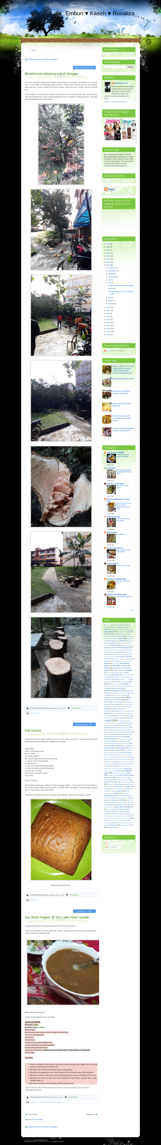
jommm (108, 688)
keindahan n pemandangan (112, 697)
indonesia (116, 684)
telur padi (107, 818)
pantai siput (109, 759)
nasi (118, 750)
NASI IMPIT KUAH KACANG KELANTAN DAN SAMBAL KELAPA (121, 418)
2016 (108, 313)
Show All (132, 610)
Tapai (113, 813)
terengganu (123, 818)
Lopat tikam (109, 732)
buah (106, 647)
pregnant (127, 768)
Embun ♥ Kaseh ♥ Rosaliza (100, 13)
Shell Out (107, 798)
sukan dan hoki (120, 807)
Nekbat (116, 752)
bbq (117, 641)
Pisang (121, 764)
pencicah (125, 761)
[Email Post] (27, 713)
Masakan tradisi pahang (111, 743)
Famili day (121, 670)
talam (115, 809)
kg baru (112, 715)
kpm (125, 715)
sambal (128, 786)
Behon (129, 641)
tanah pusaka (124, 809)
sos (37, 1102)
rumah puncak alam (121, 784)
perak (131, 761)
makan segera (115, 734)
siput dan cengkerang (110, 800)
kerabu (106, 709)
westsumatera (124, 825)
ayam (120, 638)
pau (114, 761)
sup (132, 807)
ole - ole (108, 755)
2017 (108, 310)
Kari (126, 693)
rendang (123, 779)
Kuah (105, 718)
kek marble (115, 704)
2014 (108, 319)
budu (105, 650)
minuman (122, 748)
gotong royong (127, 675)
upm (129, 823)
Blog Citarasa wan (113, 517)
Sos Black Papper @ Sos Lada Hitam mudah (57, 917)
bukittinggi (109, 652)
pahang (112, 757)
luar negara (118, 732)
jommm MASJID (119, 688)
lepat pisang (119, 730)
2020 (108, 262)
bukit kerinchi (113, 650)
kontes (120, 715)
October (111, 274)
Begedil (122, 641)
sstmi (105, 807)
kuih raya (114, 723)
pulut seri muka (112, 775)
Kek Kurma (33, 730)
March (110, 301)
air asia (111, 625)
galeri (121, 672)
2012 (108, 325)
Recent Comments (111, 350)
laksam (106, 727)
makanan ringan (127, 734)
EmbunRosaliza (121, 83)
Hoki (107, 681)
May (109, 283)
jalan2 (123, 684)
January (111, 304)
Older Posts (90, 1114)
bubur (113, 647)
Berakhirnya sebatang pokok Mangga (51, 74)
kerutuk (129, 711)
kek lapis (107, 704)
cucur (126, 659)
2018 (108, 307)
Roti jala (110, 784)
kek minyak (124, 704)
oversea (116, 755)
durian (120, 668)
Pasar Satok (124, 759)
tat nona (131, 813)
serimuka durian (124, 795)
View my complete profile (115, 102)
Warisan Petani (112, 532)
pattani (108, 761)
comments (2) (76, 708)
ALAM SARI (111, 468)
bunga (127, 652)
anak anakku (109, 632)
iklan (109, 684)
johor (131, 686)
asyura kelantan (122, 636)
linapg (36, 1025)
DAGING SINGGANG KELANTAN (122, 379)
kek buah (112, 699)
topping (122, 820)
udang (106, 823)
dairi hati (114, 663)
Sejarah (124, 793)
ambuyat (113, 629)
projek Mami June (109, 770)
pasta (132, 759)
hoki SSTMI (114, 681)
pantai (132, 757)
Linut (126, 730)
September (112, 277)
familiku (129, 670)
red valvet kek (114, 779)
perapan (108, 764)
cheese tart (129, 654)
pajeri (118, 757)
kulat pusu (109, 725)
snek (112, 802)
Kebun (126, 695)
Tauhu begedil (116, 816)
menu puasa (127, 745)
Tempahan (115, 818)
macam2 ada (128, 732)
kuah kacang (113, 718)
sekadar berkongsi (110, 795)
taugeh (108, 816)
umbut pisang (122, 823)
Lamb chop (114, 727)
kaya (120, 695)
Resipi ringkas (114, 782)
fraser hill (114, 672)
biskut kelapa (121, 643)
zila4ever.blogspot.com (115, 548)
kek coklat (121, 700)
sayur (119, 791)
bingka (113, 643)
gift (126, 672)
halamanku (129, 677)
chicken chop (110, 656)
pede (118, 761)
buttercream (120, 654)
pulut (128, 773)
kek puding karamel (116, 706)
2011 (108, 329)
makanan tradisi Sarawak (125, 739)
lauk (131, 727)
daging (106, 663)
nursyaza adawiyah (126, 752)
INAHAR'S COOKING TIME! (116, 579)
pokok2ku (115, 766)
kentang (126, 706)
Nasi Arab (127, 750)
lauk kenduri (109, 730)
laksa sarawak (124, 725)
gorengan (116, 675)
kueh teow (130, 718)
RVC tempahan (118, 786)
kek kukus (128, 702)
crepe (121, 659)
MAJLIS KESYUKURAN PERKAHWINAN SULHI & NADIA (124, 472)
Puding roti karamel (118, 773)
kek (37, 900)
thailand (131, 818)
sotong (129, 804)
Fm (109, 672)
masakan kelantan (111, 741)
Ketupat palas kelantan (118, 713)
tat (126, 813)
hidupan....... (123, 679)
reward (123, 782)
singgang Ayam (121, 798)
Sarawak (127, 789)
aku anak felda (123, 627)
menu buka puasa (113, 746)
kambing (108, 693)
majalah (106, 734)
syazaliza (109, 809)
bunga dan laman (109, 654)
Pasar (117, 759)
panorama (125, 757)
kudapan (122, 718)
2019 (108, 265)
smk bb (129, 800)
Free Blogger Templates (58, 1141)
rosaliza (42, 1027)
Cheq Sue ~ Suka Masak (115, 484)
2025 (108, 247)
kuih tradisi (122, 723)
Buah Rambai (120, 534)
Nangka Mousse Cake (123, 565)
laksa (116, 725)
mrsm (130, 748)
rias (128, 782)
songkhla (124, 802)
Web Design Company (30, 1141)
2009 (108, 335)
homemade (123, 681)
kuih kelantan (122, 721)
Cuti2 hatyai (115, 661)
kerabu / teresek (117, 709)
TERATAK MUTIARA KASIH (116, 595)
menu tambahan (109, 748)
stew (110, 807)
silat (113, 798)
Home (34, 50)
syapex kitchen (112, 563)
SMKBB (106, 802)
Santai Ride (119, 789)
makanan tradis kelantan (113, 736)
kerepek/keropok (109, 711)
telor (124, 816)
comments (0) (74, 895)
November (112, 271)
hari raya (108, 679)
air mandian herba (121, 625)
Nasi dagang (108, 752)
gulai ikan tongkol (119, 677)
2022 (108, 256)
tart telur (120, 813)
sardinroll (106, 791)
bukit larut (122, 650)
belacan (106, 643)
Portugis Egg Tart (117, 768)
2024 (108, 250)
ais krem (114, 627)
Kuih (108, 720)
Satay (113, 791)
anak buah (122, 631)
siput (129, 798)
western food (113, 825)
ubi (127, 820)
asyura (112, 636)
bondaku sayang (126, 645)
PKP (132, 764)
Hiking (131, 679)
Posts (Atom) (38, 1119)
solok (117, 802)
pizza (127, 764)
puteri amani (123, 775)
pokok (38, 713)
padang (122, 755)
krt (130, 715)
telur (129, 816)
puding (119, 770)
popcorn (123, 766)
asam (123, 634)
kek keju (119, 702)
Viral (105, 825)
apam (109, 634)
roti (132, 782)
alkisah (106, 629)
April (110, 298)
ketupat (106, 713)
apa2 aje (130, 632)
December (112, 268)
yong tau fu (111, 827)
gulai (109, 677)
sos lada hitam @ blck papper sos (52, 1102)
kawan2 (114, 695)
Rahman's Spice (120, 777)
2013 (108, 322)
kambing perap (118, 693)
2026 (108, 244)
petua (115, 764)
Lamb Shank (124, 727)
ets (114, 670)
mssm (106, 750)
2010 (108, 332)
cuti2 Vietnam (126, 661)
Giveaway (107, 675)
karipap (132, 693)
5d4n (105, 625)
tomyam (115, 820)
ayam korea (109, 641)
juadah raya (129, 690)
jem (111, 686)
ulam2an (112, 823)
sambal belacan (108, 789)
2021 (108, 259)
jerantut (116, 686)
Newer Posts (32, 1114)
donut (114, 668)
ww (132, 825)
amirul (120, 629)
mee (131, 743)
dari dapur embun (120, 666)
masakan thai (124, 741)
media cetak (123, 743)
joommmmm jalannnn (112, 691)
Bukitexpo (130, 650)
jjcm (127, 686)
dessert (106, 668)
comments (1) (73, 1097)
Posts (109, 843)
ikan (130, 681)
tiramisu (108, 820)
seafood (116, 793)
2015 (108, 316)
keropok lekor (121, 711)
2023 (108, 253)
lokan (131, 730)
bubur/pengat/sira (123, 647)
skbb (121, 800)
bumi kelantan (118, 652)
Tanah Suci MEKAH (110, 811)
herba (115, 679)
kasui (107, 695)
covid (115, 659)
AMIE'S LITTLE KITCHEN (115, 452)
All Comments (112, 847)
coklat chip (119, 656)
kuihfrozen (131, 723)
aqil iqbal (117, 634)
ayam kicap (130, 638)
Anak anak (127, 629)
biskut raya (114, 645)
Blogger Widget (121, 350)
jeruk (121, 686)
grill (105, 677)
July (109, 280)
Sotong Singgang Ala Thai (124, 596)
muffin (112, 750)
